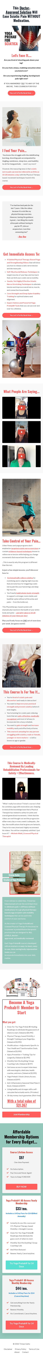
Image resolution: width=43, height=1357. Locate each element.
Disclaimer (8, 1349)
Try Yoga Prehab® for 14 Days (21, 1265)
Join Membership (21, 1114)
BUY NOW (22, 1186)
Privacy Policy (20, 1349)
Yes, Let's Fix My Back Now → (21, 93)
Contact (25, 1352)
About (16, 1352)
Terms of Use (34, 1349)
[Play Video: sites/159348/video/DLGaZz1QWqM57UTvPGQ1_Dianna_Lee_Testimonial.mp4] (21, 407)
